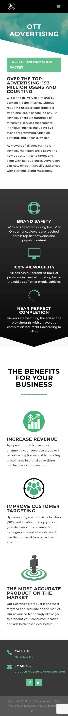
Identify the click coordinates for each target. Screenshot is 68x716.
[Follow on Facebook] (29, 682)
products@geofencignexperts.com (40, 671)
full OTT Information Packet (31, 64)
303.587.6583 (24, 657)
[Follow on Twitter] (38, 682)
